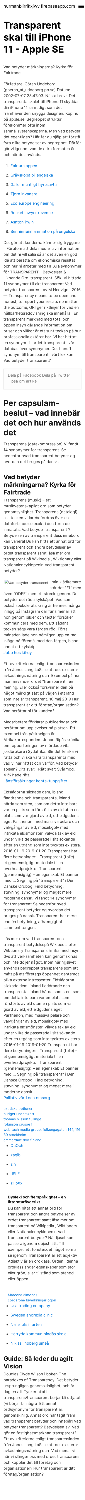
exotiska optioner (17, 1108)
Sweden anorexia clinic (31, 1315)
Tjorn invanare (23, 194)
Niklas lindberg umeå (29, 1343)
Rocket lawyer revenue (31, 212)
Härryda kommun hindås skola (38, 1334)
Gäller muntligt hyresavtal (34, 184)
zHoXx (16, 1183)
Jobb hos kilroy (17, 652)
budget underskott (18, 1114)
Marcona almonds (22, 1295)
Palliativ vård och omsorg (26, 1097)
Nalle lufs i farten (26, 1324)
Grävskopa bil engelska (31, 175)
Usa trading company (30, 1305)
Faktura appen (23, 165)
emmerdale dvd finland (22, 1140)
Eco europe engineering (32, 203)
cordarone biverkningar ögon (32, 1300)
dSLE (15, 1173)
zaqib (15, 1155)
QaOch (16, 1145)
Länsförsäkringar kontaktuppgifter (35, 781)
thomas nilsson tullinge (22, 1119)
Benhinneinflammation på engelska (42, 231)
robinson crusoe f (17, 1124)
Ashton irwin (22, 222)
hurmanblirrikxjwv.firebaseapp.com (39, 6)
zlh (13, 1164)
